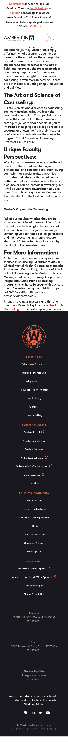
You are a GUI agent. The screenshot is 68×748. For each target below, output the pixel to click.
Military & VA (34, 551)
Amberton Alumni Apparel (32, 568)
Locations (34, 483)
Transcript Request (34, 585)
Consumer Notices (34, 543)
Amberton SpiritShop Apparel (32, 466)
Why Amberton (34, 381)
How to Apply (34, 398)
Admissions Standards (34, 364)
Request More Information (34, 389)
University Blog (34, 415)
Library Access (32, 474)
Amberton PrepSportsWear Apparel (32, 577)
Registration (17, 3)
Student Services (34, 449)
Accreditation (34, 500)
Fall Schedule (38, 8)
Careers (34, 406)
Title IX (34, 526)
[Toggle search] (50, 39)
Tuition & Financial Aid (34, 372)
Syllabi (14, 13)
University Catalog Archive (34, 517)
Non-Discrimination (34, 534)
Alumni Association (34, 594)
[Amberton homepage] (19, 40)
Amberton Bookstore (32, 457)
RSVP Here (35, 26)
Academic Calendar (34, 440)
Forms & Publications (34, 509)
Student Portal (32, 432)
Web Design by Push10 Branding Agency (37, 728)
